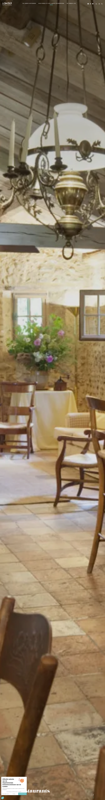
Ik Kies (14, 793)
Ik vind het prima (22, 793)
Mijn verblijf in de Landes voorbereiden (51, 3)
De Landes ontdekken (29, 3)
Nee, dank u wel (5, 793)
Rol (93, 794)
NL (96, 3)
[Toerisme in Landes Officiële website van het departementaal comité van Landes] (7, 4)
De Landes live (71, 3)
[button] (2, 797)
